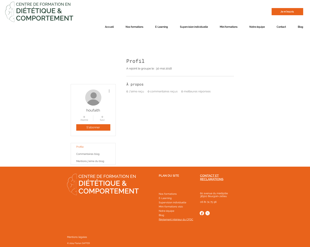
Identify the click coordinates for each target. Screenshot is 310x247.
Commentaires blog (88, 153)
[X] (207, 213)
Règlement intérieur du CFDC (176, 219)
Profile (80, 146)
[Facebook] (202, 213)
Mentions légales (77, 237)
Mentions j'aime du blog (90, 161)
